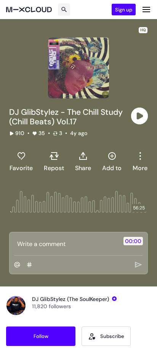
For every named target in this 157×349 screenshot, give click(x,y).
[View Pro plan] (114, 298)
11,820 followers (51, 306)
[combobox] (140, 161)
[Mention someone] (17, 265)
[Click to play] (139, 116)
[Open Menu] (146, 9)
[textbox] (65, 244)
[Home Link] (29, 9)
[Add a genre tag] (29, 265)
